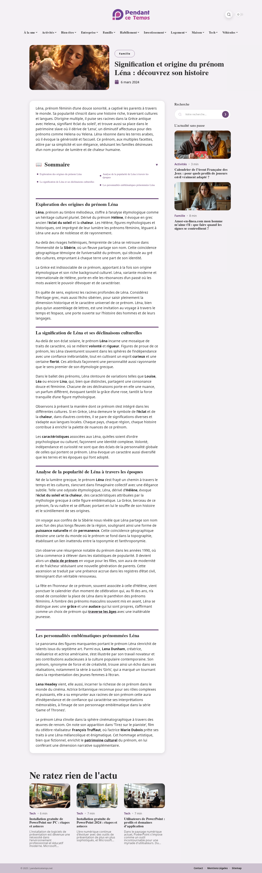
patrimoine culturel (100, 740)
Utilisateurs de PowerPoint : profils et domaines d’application (144, 822)
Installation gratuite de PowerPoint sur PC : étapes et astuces (49, 822)
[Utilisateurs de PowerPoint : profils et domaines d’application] (144, 795)
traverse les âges (102, 611)
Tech (32, 813)
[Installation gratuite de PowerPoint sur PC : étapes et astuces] (49, 795)
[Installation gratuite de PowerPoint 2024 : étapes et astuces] (97, 795)
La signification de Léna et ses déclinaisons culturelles (67, 181)
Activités (180, 164)
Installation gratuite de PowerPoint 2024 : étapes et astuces (97, 822)
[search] (228, 14)
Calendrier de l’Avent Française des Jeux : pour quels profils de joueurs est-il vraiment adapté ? (200, 173)
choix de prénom (64, 560)
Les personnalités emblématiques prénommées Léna (129, 185)
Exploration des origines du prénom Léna (61, 174)
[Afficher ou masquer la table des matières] (114, 165)
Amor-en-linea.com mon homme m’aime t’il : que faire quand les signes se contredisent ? (198, 225)
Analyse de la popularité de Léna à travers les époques (125, 175)
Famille (124, 53)
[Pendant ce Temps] (131, 14)
